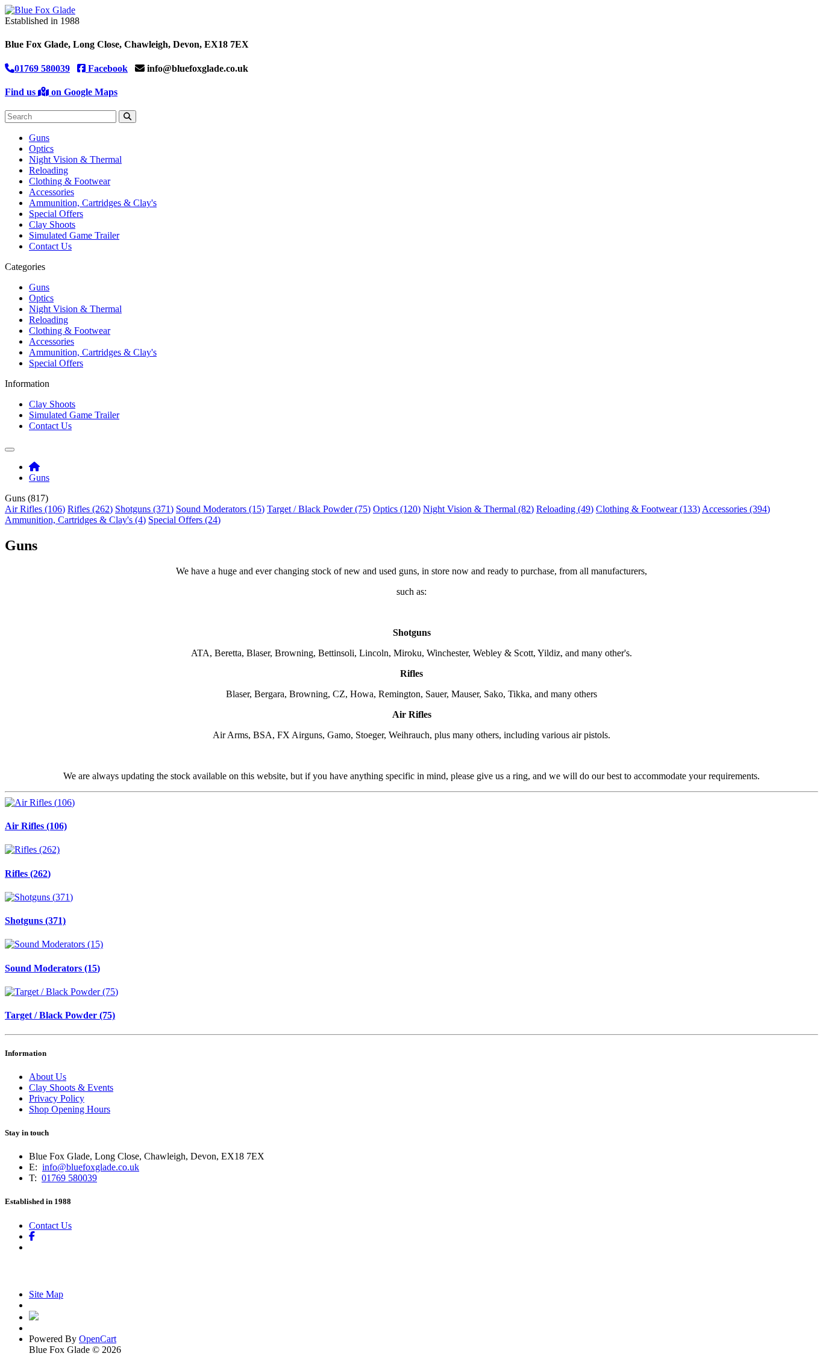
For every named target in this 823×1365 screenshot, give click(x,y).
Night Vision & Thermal (75, 159)
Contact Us (50, 246)
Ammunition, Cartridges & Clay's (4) (75, 520)
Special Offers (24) (184, 520)
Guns (39, 138)
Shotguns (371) (144, 509)
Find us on (61, 92)
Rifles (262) (90, 509)
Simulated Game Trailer (74, 235)
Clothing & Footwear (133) (648, 509)
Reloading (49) (564, 509)
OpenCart (97, 1339)
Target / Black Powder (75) (319, 509)
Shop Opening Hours (69, 1109)
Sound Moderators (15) (220, 509)
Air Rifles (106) (35, 509)
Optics (41, 148)
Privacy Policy (56, 1098)
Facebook (107, 68)
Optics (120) (397, 509)
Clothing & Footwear (69, 181)
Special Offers (56, 214)
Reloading (48, 170)
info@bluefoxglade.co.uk (90, 1167)
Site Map (46, 1294)
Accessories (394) (736, 509)
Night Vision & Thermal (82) (478, 509)
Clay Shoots (52, 224)
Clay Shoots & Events (71, 1087)
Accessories (51, 192)
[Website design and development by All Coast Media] (34, 1317)
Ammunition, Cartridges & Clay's (93, 203)
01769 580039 (42, 68)
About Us (47, 1077)
